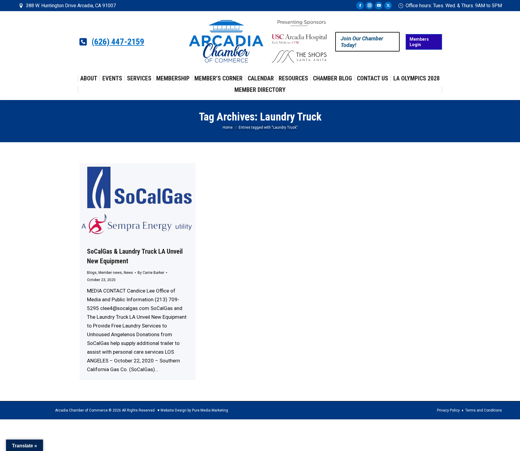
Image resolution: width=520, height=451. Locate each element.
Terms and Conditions (483, 410)
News (128, 273)
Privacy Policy (448, 410)
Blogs (92, 273)
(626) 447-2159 (117, 42)
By (151, 273)
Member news (110, 273)
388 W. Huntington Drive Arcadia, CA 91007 (71, 5)
